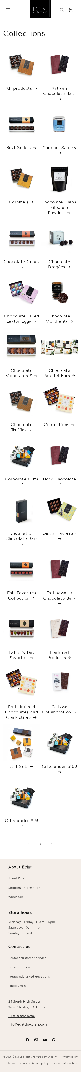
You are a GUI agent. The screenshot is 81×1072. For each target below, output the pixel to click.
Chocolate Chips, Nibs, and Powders (59, 207)
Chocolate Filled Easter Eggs (21, 319)
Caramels (19, 202)
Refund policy (40, 1063)
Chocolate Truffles (21, 427)
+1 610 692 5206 (21, 1016)
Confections (57, 424)
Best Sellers (19, 147)
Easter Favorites (59, 533)
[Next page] (51, 844)
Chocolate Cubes (22, 261)
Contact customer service (27, 958)
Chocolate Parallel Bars (56, 373)
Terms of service (17, 1063)
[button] (8, 10)
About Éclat (17, 878)
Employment (17, 986)
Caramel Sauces (59, 147)
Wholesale (16, 897)
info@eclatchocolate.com (27, 1024)
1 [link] (29, 844)
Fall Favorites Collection (21, 595)
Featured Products (58, 655)
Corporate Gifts (21, 479)
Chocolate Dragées (59, 264)
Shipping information (24, 888)
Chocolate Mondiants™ (18, 373)
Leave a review (19, 967)
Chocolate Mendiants (57, 319)
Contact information (65, 1063)
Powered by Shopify (44, 1056)
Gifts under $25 (21, 820)
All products (19, 88)
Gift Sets (18, 766)
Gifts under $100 (59, 766)
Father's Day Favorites (22, 655)
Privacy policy (69, 1056)
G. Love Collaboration (56, 709)
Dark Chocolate (59, 479)
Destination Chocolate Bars (21, 536)
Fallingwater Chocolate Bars (59, 595)
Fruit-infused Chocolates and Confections (21, 712)
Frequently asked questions (29, 976)
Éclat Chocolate (22, 1056)
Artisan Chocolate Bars (59, 91)
